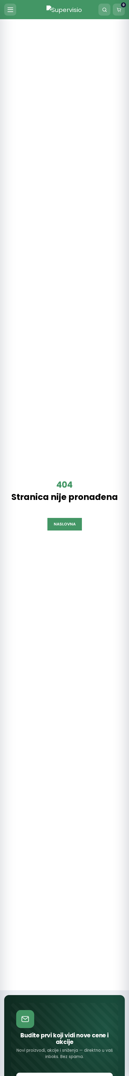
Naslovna (65, 524)
